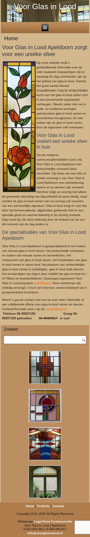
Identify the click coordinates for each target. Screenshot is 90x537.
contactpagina (56, 309)
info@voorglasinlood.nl (45, 533)
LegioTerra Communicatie (53, 521)
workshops (42, 283)
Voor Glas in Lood (45, 6)
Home (30, 506)
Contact (58, 506)
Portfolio (43, 506)
